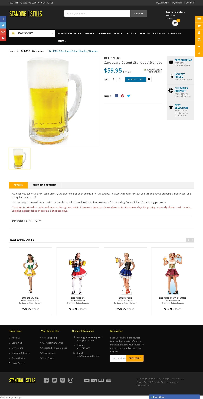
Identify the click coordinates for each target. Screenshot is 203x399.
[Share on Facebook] (117, 95)
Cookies (174, 382)
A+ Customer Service (53, 342)
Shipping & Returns (44, 185)
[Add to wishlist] (149, 79)
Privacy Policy (143, 382)
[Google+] (3, 32)
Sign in (169, 12)
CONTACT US (46, 2)
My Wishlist (177, 2)
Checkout (190, 2)
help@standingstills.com (88, 355)
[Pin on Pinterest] (123, 95)
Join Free (180, 12)
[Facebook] (3, 19)
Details (18, 185)
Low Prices (48, 358)
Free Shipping (50, 337)
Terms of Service (17, 363)
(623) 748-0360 (29, 2)
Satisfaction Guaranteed (55, 347)
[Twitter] (3, 25)
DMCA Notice (143, 385)
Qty (106, 79)
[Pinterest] (3, 38)
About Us (15, 337)
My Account (17, 347)
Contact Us (16, 342)
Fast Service (49, 352)
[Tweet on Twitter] (129, 95)
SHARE (107, 96)
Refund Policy (18, 358)
